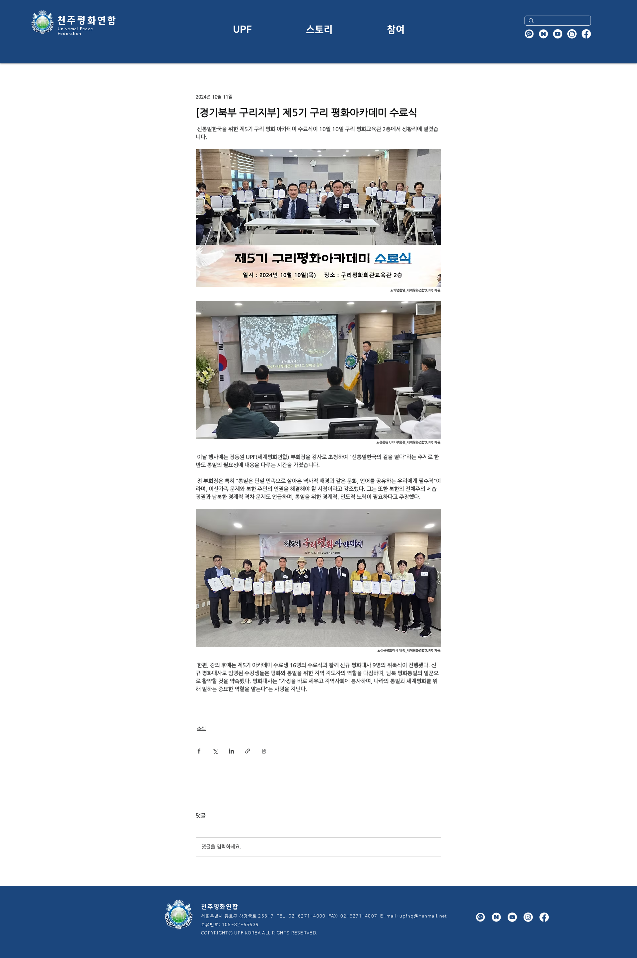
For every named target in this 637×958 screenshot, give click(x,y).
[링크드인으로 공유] (231, 751)
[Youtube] (557, 34)
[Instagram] (572, 34)
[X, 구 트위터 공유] (215, 751)
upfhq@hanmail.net (423, 916)
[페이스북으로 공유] (199, 751)
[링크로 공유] (248, 751)
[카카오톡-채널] (529, 34)
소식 (201, 728)
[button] (242, 29)
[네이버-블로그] (543, 34)
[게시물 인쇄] (264, 751)
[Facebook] (586, 34)
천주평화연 (82, 19)
